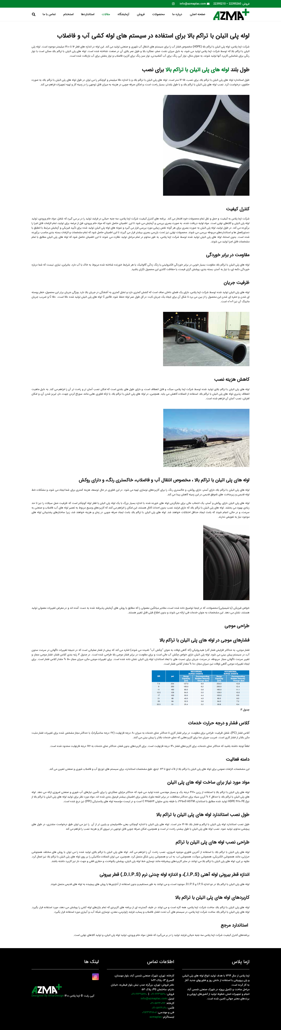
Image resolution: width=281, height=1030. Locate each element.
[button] (150, 14)
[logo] (231, 14)
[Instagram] (173, 4)
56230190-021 (159, 1008)
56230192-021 (157, 1003)
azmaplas (155, 1017)
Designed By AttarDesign (48, 996)
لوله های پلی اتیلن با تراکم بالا (197, 70)
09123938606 (149, 1012)
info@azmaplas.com (154, 999)
